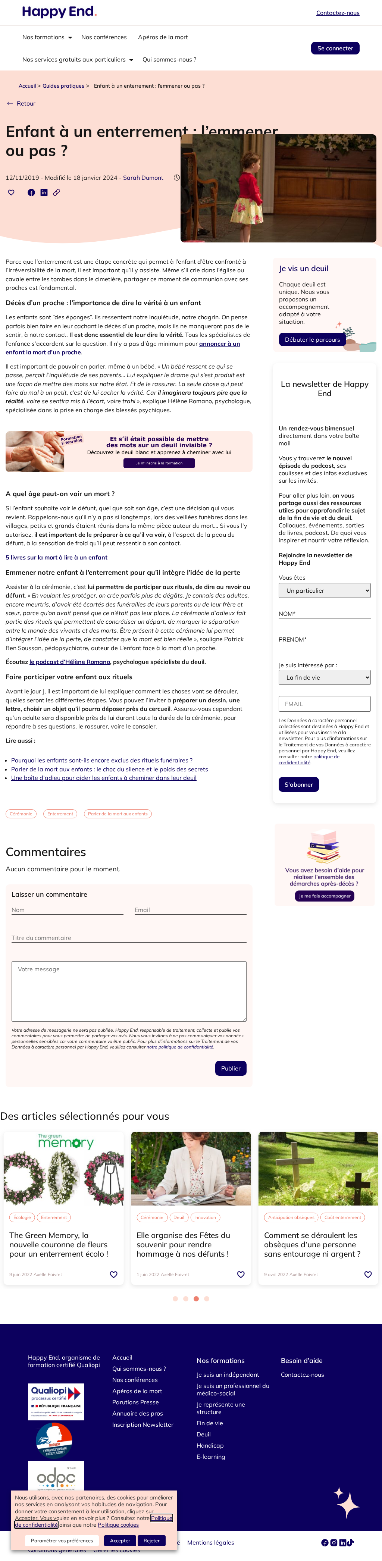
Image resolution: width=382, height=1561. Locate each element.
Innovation (205, 1217)
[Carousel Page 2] (185, 1298)
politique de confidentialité (309, 759)
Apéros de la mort (163, 37)
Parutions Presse (135, 1402)
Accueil (27, 85)
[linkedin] (343, 1544)
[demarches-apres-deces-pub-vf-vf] (324, 905)
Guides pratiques (63, 85)
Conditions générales (57, 1550)
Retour (26, 103)
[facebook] (325, 1544)
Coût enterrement (343, 1217)
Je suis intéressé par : (308, 665)
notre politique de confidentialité (180, 1047)
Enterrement (60, 813)
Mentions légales (210, 1542)
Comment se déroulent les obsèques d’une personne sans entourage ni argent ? (312, 1244)
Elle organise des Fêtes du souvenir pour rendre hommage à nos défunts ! (183, 1244)
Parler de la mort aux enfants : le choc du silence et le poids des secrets (109, 769)
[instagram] (334, 1544)
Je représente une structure (221, 1408)
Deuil (178, 1217)
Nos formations (43, 37)
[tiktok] (350, 1544)
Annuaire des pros (137, 1413)
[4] (129, 481)
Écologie (22, 1217)
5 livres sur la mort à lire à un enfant (56, 557)
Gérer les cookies (116, 1550)
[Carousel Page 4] (206, 1298)
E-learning (211, 1456)
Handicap (210, 1445)
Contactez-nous (338, 12)
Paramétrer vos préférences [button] (62, 1540)
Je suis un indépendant (228, 1374)
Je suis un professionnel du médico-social (233, 1389)
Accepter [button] (120, 1540)
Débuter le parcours (312, 339)
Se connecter (335, 48)
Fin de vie (210, 1423)
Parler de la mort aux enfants (118, 813)
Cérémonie (21, 813)
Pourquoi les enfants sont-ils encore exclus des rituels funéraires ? (101, 760)
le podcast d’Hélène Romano (69, 661)
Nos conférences (104, 37)
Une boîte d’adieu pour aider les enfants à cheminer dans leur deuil (104, 777)
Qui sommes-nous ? (169, 59)
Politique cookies (118, 1524)
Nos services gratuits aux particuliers (74, 59)
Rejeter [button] (152, 1540)
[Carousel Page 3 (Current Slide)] (196, 1298)
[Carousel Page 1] (175, 1298)
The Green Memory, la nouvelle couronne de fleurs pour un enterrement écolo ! (59, 1244)
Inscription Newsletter (142, 1424)
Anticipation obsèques (291, 1217)
